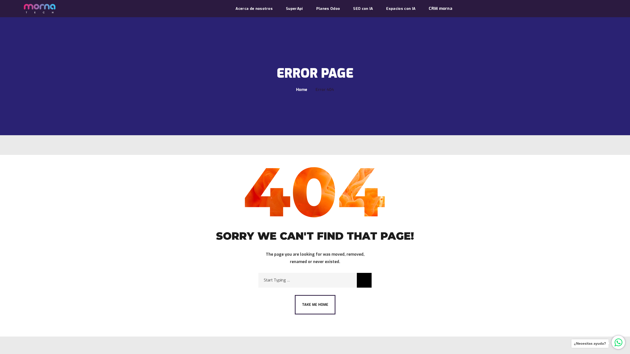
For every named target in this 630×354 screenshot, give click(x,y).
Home (301, 89)
